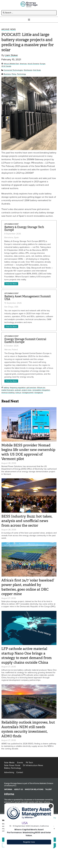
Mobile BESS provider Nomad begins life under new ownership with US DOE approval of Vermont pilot (28, 452)
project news (27, 390)
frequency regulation (18, 387)
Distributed (28, 70)
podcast (18, 390)
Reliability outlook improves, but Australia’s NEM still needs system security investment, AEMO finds (28, 729)
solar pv (18, 393)
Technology (21, 74)
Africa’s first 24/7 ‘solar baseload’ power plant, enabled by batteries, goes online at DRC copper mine (27, 587)
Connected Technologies (13, 70)
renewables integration (41, 390)
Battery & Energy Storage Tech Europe (24, 228)
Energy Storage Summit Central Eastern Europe (25, 340)
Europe (42, 64)
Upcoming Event (11, 224)
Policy (14, 74)
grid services (31, 387)
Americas (23, 64)
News (13, 29)
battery (6, 387)
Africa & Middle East (11, 64)
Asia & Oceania (33, 64)
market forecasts (7, 390)
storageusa (38, 393)
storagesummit (28, 393)
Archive (5, 29)
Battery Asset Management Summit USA (27, 298)
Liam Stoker (11, 55)
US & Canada (6, 66)
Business (7, 74)
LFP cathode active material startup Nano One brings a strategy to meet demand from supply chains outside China (26, 656)
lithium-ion (41, 387)
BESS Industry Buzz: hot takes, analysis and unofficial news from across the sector (26, 521)
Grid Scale (37, 70)
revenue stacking (7, 393)
